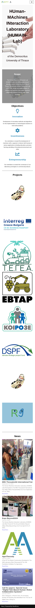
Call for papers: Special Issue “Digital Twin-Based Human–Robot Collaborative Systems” (17, 590)
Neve (2, 606)
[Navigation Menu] (32, 2)
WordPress (15, 606)
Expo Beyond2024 (10, 518)
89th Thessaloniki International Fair (17, 482)
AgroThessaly (8, 556)
